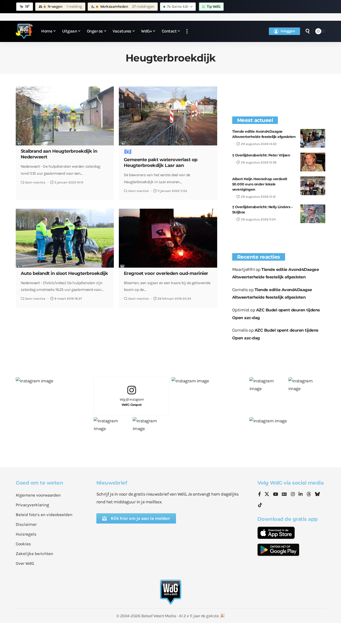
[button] (186, 31)
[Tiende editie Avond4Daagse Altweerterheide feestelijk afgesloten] (312, 138)
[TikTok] (260, 505)
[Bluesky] (317, 494)
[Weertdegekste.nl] (24, 31)
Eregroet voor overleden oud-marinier (166, 273)
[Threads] (309, 494)
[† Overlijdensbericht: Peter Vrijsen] (312, 162)
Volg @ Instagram (132, 402)
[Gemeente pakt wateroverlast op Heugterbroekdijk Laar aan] (168, 115)
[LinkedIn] (300, 494)
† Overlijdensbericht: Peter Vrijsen (261, 155)
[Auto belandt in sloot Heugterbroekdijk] (65, 238)
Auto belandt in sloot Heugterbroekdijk (64, 273)
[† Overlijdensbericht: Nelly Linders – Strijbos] (312, 213)
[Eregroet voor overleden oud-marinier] (168, 238)
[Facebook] (259, 494)
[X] (267, 494)
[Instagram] (293, 494)
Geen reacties (35, 182)
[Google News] (284, 494)
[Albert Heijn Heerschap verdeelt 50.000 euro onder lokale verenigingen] (312, 185)
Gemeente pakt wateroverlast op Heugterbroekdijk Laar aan (160, 162)
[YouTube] (275, 494)
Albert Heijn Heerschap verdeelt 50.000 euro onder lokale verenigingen (259, 184)
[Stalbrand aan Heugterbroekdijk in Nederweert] (65, 115)
